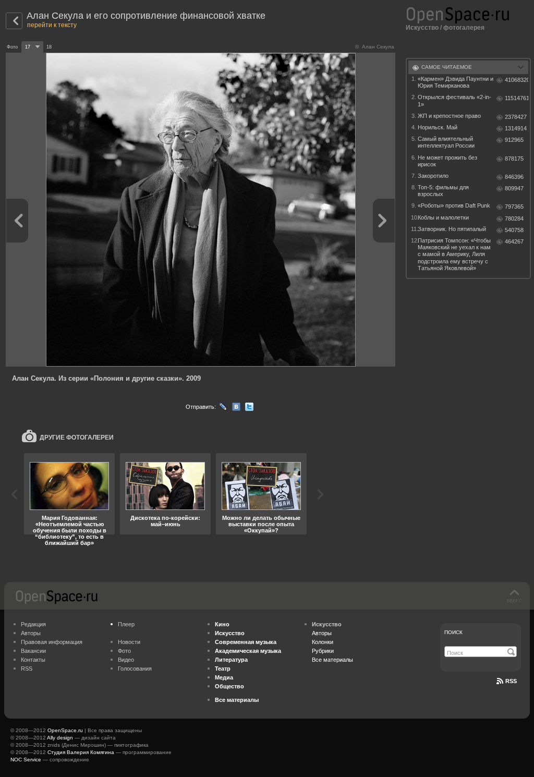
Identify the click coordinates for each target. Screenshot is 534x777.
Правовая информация (51, 642)
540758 (514, 230)
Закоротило (433, 176)
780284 (514, 218)
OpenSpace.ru (65, 730)
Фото (124, 651)
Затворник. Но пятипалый (452, 229)
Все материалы (332, 660)
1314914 (516, 128)
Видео (126, 660)
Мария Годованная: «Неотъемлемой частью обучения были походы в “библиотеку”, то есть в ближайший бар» (69, 530)
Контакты (33, 660)
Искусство (422, 27)
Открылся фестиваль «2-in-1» (454, 100)
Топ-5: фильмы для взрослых (443, 190)
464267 (514, 241)
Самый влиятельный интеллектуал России (446, 142)
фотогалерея (463, 27)
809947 (514, 188)
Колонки (322, 642)
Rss (511, 681)
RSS (26, 668)
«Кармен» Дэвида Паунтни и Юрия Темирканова (455, 82)
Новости (129, 642)
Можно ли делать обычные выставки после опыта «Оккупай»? (261, 524)
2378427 (516, 117)
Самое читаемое (446, 67)
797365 (514, 206)
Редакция (33, 624)
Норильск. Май (437, 127)
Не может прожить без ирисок (447, 160)
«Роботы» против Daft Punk (454, 205)
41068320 (516, 80)
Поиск (453, 632)
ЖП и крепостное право (449, 116)
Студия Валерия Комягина (80, 752)
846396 (514, 177)
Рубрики (323, 651)
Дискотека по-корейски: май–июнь (165, 521)
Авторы (31, 633)
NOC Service (25, 759)
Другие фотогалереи (77, 437)
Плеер (126, 624)
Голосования (135, 668)
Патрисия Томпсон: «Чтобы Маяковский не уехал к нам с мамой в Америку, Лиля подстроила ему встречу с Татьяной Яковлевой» (454, 254)
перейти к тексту (52, 25)
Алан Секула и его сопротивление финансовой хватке (146, 15)
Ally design (60, 737)
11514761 (516, 98)
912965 (514, 140)
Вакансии (33, 651)
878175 (514, 158)
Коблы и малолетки (443, 217)
